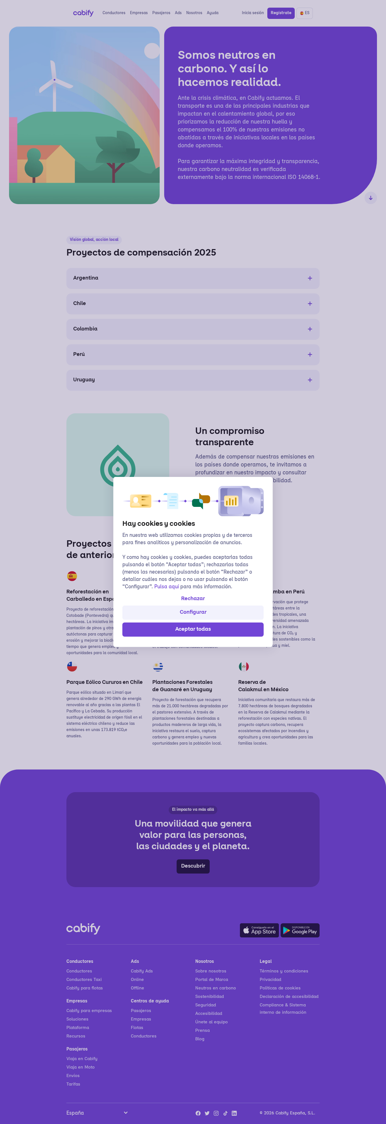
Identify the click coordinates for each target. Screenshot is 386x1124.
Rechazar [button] (193, 599)
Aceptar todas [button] (193, 629)
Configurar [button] (193, 612)
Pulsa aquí (166, 587)
